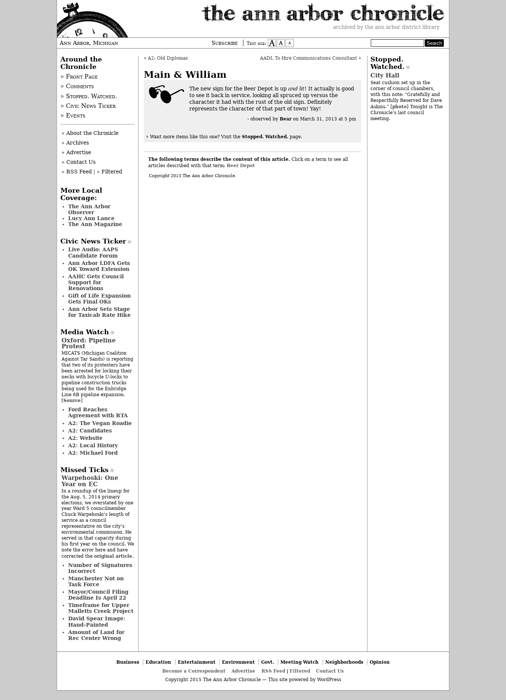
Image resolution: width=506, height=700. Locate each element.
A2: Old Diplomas (168, 58)
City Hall (384, 75)
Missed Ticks (84, 470)
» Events (73, 115)
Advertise (243, 671)
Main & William (185, 74)
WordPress (329, 679)
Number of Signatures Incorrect (100, 568)
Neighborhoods (344, 662)
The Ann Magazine (95, 224)
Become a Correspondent (194, 671)
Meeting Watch (299, 662)
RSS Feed (273, 671)
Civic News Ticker (93, 241)
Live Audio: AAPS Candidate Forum (93, 252)
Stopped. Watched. (387, 63)
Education (158, 662)
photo (399, 106)
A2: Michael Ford (93, 453)
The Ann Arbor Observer (89, 209)
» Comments (77, 86)
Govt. (267, 662)
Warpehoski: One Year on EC (89, 480)
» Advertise (76, 152)
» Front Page (79, 76)
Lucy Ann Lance (91, 218)
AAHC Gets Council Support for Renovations (96, 282)
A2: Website (85, 438)
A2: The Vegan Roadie (100, 423)
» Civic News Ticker (88, 106)
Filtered (300, 671)
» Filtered (109, 172)
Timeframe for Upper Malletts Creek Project (100, 608)
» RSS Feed (76, 172)
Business (127, 662)
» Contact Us (78, 162)
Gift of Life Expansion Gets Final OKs (99, 299)
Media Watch (84, 332)
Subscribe (225, 43)
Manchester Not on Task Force (96, 581)
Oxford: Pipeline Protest (88, 343)
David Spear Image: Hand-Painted (96, 621)
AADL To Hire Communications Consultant (308, 58)
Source (72, 400)
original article (113, 556)
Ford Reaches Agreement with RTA (98, 412)
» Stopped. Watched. (88, 96)
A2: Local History (93, 445)
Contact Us (330, 671)
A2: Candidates (90, 431)
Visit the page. (261, 136)
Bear (286, 119)
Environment (238, 662)
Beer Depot (241, 165)
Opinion (380, 662)
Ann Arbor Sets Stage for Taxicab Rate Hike (99, 312)
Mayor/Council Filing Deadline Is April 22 (98, 595)
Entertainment (197, 662)
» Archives (75, 143)
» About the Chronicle (90, 133)
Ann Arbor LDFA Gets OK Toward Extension (99, 266)
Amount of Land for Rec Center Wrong (96, 635)
